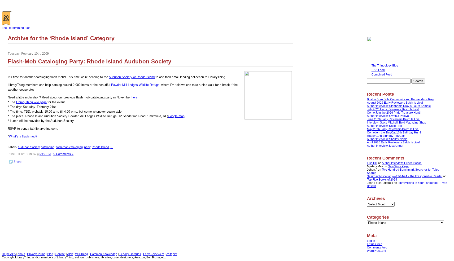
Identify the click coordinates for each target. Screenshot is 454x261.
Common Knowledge (103, 254)
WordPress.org (376, 250)
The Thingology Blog (384, 65)
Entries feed (374, 244)
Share (17, 162)
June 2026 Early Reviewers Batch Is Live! (393, 119)
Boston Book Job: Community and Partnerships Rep (400, 99)
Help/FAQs (9, 254)
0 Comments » (63, 154)
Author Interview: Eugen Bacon (402, 163)
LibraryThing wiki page (31, 102)
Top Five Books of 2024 (382, 179)
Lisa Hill (372, 163)
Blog (50, 254)
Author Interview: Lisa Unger (385, 145)
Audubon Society (28, 147)
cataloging (47, 147)
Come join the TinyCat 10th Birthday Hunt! (394, 132)
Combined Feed (381, 74)
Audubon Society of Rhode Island (132, 77)
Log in (371, 241)
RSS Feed (378, 70)
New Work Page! (398, 166)
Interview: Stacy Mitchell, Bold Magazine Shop (396, 122)
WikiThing (81, 254)
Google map (176, 116)
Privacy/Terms (36, 254)
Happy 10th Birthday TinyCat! (386, 135)
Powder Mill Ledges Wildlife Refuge (135, 85)
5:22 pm (45, 154)
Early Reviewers (153, 254)
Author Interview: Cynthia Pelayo (388, 116)
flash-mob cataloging (69, 147)
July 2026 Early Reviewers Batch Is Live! (393, 109)
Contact (60, 254)
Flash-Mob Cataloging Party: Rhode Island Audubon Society (89, 61)
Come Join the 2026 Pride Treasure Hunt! (393, 112)
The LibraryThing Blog (16, 28)
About (21, 254)
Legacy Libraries (130, 254)
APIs (70, 254)
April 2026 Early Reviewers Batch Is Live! (393, 142)
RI (111, 147)
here (134, 97)
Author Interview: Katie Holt (384, 126)
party (87, 147)
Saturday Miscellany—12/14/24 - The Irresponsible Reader (404, 176)
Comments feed (377, 247)
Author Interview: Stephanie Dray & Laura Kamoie (399, 106)
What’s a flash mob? (23, 136)
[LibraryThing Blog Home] (61, 24)
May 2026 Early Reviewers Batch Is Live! (393, 129)
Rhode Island (100, 147)
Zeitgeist (171, 254)
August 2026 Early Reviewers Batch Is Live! (395, 102)
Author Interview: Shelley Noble (387, 139)
